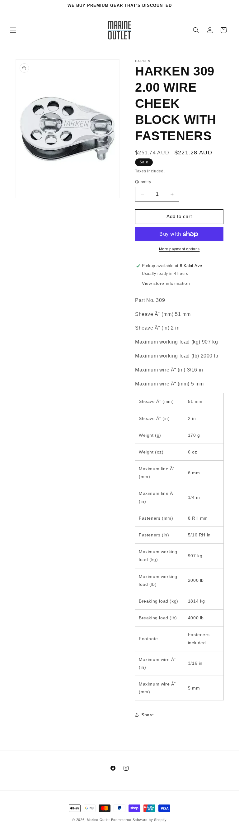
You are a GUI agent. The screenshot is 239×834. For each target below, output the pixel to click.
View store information (166, 283)
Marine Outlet (98, 820)
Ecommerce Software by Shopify (139, 820)
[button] (13, 30)
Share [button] (147, 714)
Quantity (143, 182)
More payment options (179, 249)
